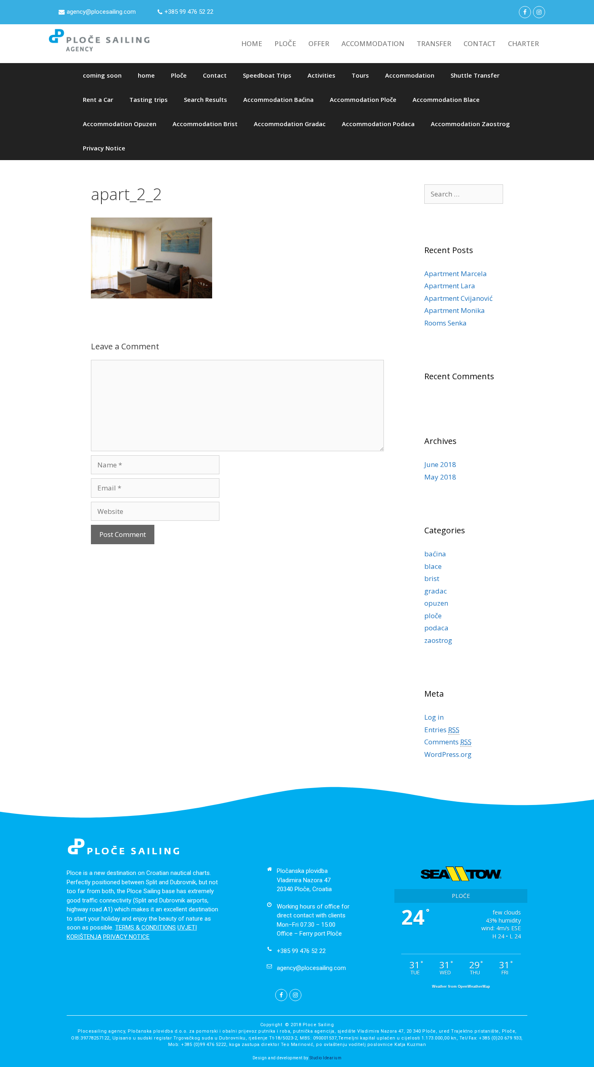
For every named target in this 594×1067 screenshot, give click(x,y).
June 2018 (440, 464)
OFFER (318, 43)
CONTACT (479, 43)
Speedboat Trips (267, 75)
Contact (215, 75)
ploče (433, 615)
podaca (436, 627)
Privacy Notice (104, 148)
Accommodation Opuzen (119, 124)
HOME (251, 43)
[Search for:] (463, 194)
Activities (321, 75)
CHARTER (523, 43)
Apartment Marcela (455, 273)
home (146, 75)
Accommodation (409, 75)
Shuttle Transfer (475, 75)
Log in (434, 717)
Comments (448, 741)
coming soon (102, 75)
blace (433, 566)
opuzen (436, 603)
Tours (360, 75)
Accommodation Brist (205, 124)
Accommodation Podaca (378, 124)
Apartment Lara (449, 285)
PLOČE (285, 43)
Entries (441, 729)
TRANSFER (434, 43)
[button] (97, 12)
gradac (435, 591)
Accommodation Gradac (290, 124)
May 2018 (440, 477)
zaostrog (438, 640)
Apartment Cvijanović (458, 298)
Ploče (179, 75)
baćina (435, 553)
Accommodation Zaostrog (470, 124)
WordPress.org (448, 754)
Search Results (205, 99)
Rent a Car (98, 99)
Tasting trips (148, 99)
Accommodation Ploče (363, 99)
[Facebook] (525, 12)
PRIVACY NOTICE (126, 936)
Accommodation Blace (446, 99)
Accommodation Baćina (278, 99)
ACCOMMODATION (372, 43)
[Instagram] (539, 12)
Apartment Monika (454, 310)
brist (431, 578)
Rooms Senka (445, 322)
